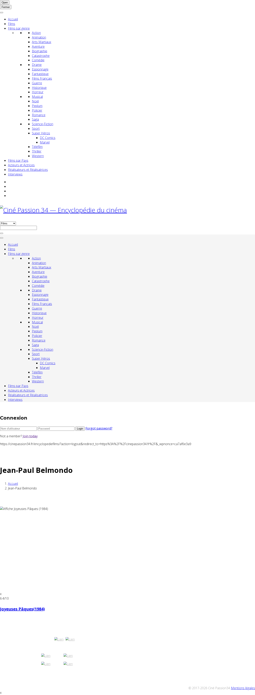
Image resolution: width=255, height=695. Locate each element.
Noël (35, 101)
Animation (39, 37)
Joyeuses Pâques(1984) (22, 609)
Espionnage (40, 69)
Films (11, 24)
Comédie (38, 60)
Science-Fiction (42, 124)
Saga (35, 119)
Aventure (38, 46)
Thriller (36, 151)
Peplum (37, 106)
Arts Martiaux (41, 42)
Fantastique (40, 74)
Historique (39, 87)
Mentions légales (243, 688)
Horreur (37, 92)
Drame (37, 64)
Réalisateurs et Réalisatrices (28, 169)
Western (38, 156)
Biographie (39, 51)
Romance (38, 115)
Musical (37, 96)
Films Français (42, 78)
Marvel (45, 142)
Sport (36, 128)
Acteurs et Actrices (21, 165)
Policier (37, 110)
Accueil (13, 19)
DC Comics (47, 138)
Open (5, 2)
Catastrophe (41, 55)
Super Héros (41, 133)
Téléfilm (37, 147)
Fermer (6, 7)
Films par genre (19, 28)
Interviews (15, 174)
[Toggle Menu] (1, 12)
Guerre (37, 83)
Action (36, 33)
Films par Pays (18, 160)
